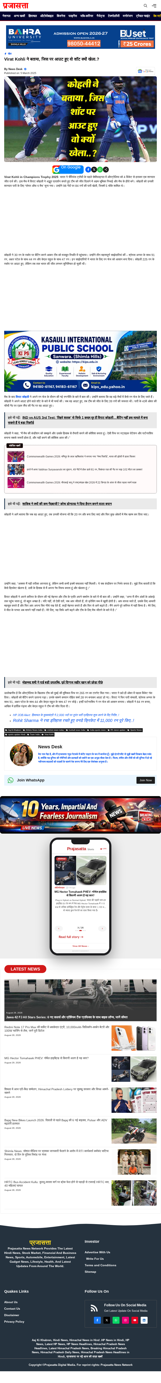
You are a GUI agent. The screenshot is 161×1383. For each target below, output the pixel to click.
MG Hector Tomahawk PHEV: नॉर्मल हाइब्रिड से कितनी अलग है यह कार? (46, 1058)
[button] (145, 6)
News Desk (15, 69)
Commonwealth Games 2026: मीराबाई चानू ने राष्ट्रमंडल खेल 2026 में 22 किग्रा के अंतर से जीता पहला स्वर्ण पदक (81, 482)
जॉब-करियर (86, 16)
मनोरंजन (128, 16)
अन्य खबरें (19, 16)
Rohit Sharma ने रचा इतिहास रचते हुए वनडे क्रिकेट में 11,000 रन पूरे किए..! (73, 720)
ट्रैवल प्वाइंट (143, 16)
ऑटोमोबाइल (46, 16)
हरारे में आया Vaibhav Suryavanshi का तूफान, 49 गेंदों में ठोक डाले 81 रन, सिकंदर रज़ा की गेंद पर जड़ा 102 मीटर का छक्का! (84, 469)
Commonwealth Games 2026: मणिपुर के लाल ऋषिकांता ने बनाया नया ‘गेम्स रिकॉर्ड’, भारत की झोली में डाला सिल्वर (81, 456)
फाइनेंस (73, 16)
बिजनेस (61, 16)
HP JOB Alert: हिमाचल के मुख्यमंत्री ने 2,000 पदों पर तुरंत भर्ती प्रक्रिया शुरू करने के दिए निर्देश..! (66, 715)
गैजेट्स (101, 16)
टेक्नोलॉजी (113, 16)
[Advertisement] (80, 221)
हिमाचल (33, 16)
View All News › (80, 946)
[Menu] (155, 6)
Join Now (146, 780)
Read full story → (71, 937)
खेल (10, 53)
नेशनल (6, 16)
